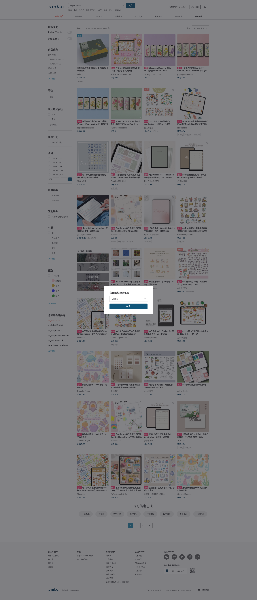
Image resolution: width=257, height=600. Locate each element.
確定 (128, 306)
